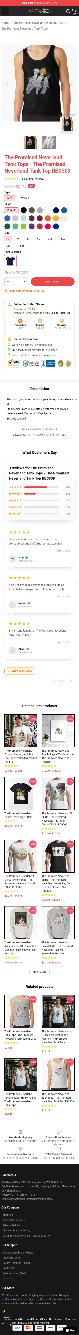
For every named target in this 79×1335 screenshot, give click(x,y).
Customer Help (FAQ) (15, 1273)
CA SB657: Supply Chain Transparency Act (27, 1235)
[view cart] (74, 11)
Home (5, 23)
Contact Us (9, 1268)
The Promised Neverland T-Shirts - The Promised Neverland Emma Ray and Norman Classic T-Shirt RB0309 (57, 883)
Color (7, 203)
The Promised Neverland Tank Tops (24, 28)
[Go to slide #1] (30, 142)
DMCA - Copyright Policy (16, 1230)
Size (6, 232)
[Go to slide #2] (49, 142)
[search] (68, 11)
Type (7, 192)
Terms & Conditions (14, 1220)
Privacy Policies (11, 1225)
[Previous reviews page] (53, 680)
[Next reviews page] (71, 680)
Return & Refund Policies (16, 1262)
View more (40, 972)
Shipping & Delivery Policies (18, 1252)
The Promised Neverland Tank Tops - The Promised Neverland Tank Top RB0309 (20, 1035)
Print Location (12, 251)
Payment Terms (11, 1257)
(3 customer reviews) (32, 178)
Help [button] (72, 1330)
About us (8, 1214)
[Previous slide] (7, 83)
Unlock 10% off (7, 1319)
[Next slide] (72, 83)
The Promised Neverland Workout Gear (38, 23)
